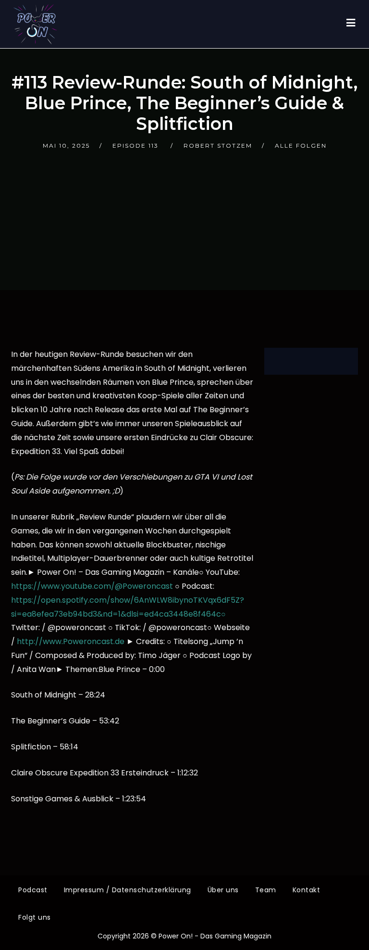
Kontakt (306, 890)
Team (265, 890)
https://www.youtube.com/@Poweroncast (92, 586)
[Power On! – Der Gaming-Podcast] (35, 24)
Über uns (223, 890)
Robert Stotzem (218, 145)
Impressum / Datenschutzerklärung (127, 890)
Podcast (33, 890)
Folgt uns (34, 917)
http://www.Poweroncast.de (70, 641)
